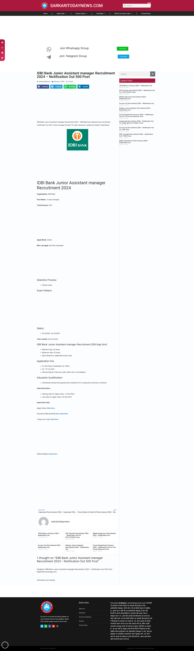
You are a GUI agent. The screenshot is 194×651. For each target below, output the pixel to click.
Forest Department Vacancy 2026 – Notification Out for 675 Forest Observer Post (104, 547)
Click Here (51, 408)
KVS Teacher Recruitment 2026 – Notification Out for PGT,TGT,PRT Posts (76, 535)
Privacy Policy (146, 13)
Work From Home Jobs (122, 13)
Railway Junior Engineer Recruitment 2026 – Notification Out (77, 547)
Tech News (99, 13)
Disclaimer (82, 613)
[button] (43, 86)
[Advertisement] (60, 31)
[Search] (152, 73)
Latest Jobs (60, 13)
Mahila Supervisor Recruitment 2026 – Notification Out (104, 534)
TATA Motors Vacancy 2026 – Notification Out (49, 534)
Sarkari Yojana (80, 13)
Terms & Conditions (85, 617)
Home (45, 13)
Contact (81, 621)
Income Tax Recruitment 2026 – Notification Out (136, 103)
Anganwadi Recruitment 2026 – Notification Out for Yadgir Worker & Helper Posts (136, 122)
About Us (82, 608)
